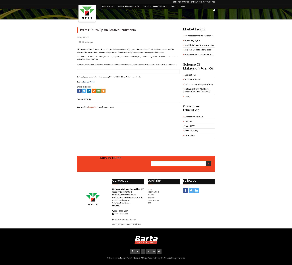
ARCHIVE (151, 194)
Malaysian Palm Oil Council (129, 258)
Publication (190, 135)
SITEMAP (194, 2)
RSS (213, 2)
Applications (190, 75)
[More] (103, 91)
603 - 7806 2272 (121, 214)
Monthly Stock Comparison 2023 (199, 54)
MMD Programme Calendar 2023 (199, 36)
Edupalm (189, 121)
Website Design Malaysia (174, 258)
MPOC (146, 6)
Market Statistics (160, 6)
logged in (92, 107)
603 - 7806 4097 (121, 211)
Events (173, 6)
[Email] (98, 91)
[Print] (94, 91)
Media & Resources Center (128, 6)
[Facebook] (79, 91)
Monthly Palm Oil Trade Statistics (199, 45)
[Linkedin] (89, 91)
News (183, 6)
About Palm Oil (107, 6)
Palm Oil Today (191, 131)
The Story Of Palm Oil (194, 117)
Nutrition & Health (193, 79)
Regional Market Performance (198, 50)
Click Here (137, 224)
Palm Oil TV (189, 126)
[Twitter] (84, 91)
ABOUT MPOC (183, 2)
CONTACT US (204, 2)
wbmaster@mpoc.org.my (125, 219)
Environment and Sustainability (199, 84)
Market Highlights (192, 40)
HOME (174, 2)
